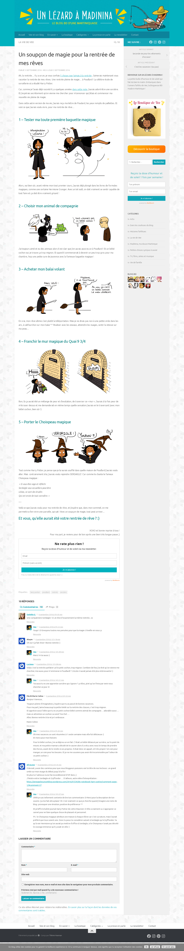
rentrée (55, 592)
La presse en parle (101, 35)
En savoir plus (168, 947)
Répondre (30, 622)
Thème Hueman (55, 935)
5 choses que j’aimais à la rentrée (76, 75)
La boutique (67, 35)
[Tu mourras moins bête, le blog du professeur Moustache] (130, 287)
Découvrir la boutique (146, 149)
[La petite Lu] (147, 281)
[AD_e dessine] (142, 287)
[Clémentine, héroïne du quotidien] (130, 281)
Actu (132, 219)
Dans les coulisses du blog (141, 225)
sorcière (63, 592)
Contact (135, 35)
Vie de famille (136, 262)
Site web (25, 874)
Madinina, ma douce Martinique (143, 244)
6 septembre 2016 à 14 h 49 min (51, 652)
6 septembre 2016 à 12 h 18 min (48, 639)
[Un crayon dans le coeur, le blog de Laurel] (147, 287)
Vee (34, 627)
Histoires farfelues (138, 231)
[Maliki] (159, 281)
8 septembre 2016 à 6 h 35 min (49, 765)
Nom (24, 865)
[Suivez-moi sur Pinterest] (159, 42)
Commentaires (32, 607)
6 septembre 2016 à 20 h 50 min (58, 696)
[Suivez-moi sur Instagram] (155, 42)
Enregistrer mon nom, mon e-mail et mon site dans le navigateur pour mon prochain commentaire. (69, 884)
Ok (146, 947)
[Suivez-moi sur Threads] (163, 42)
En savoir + (52, 35)
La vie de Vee (26, 42)
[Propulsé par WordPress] (39, 935)
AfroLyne (31, 765)
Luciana (30, 664)
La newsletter (120, 35)
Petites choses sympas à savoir (143, 250)
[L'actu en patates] (136, 281)
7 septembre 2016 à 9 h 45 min (51, 731)
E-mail (74, 865)
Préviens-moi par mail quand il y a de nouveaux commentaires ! (49, 890)
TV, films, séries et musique (142, 256)
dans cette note (79, 89)
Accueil (21, 35)
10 (118, 42)
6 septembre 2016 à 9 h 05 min (50, 614)
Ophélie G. (31, 614)
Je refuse (155, 947)
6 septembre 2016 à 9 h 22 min (51, 627)
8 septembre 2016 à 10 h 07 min (51, 794)
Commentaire (28, 847)
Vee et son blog (36, 35)
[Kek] (153, 281)
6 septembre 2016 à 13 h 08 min (49, 664)
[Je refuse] (180, 947)
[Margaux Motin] (136, 287)
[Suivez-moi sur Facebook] (150, 42)
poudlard (45, 592)
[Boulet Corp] (142, 281)
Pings (53, 607)
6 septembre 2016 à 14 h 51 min (51, 680)
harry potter (35, 592)
